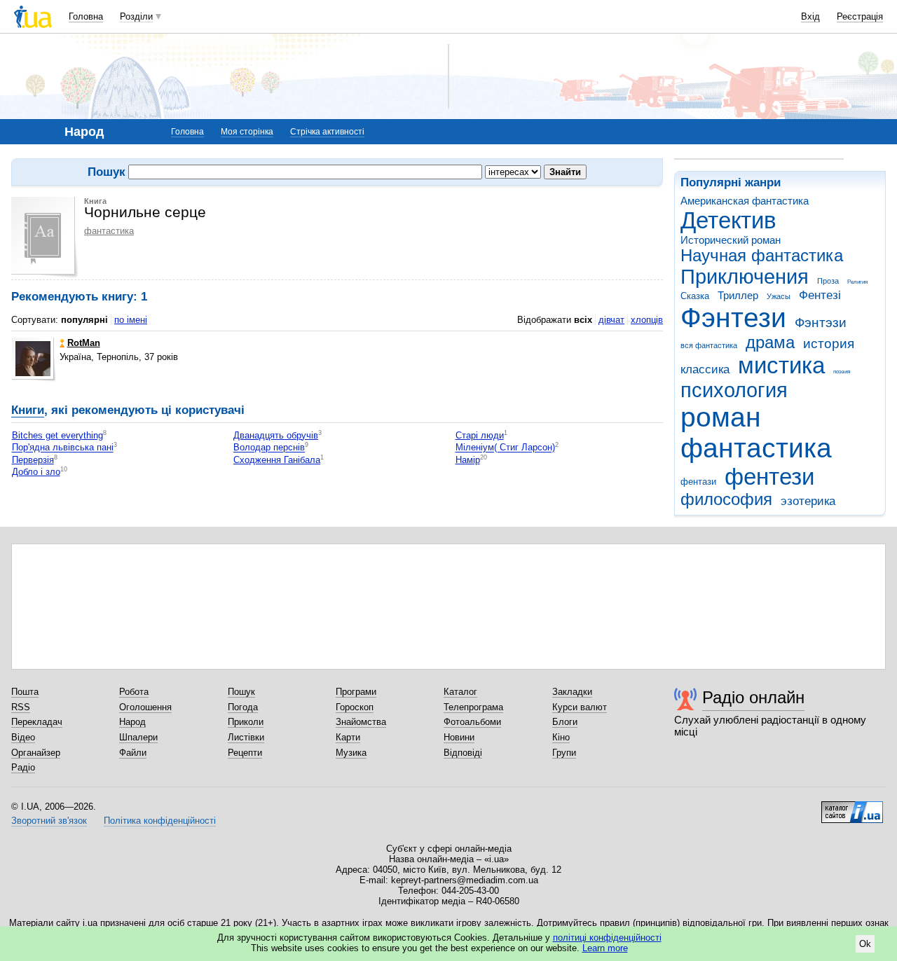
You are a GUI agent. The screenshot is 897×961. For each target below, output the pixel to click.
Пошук (241, 691)
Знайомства (361, 722)
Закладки (572, 691)
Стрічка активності (327, 132)
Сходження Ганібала (276, 460)
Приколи (245, 722)
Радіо (23, 767)
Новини (459, 737)
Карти (348, 737)
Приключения (744, 276)
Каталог (460, 691)
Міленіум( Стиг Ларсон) (505, 448)
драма (770, 342)
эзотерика (808, 501)
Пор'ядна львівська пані (63, 448)
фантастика (756, 448)
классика (705, 369)
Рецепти (245, 752)
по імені (130, 319)
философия (726, 499)
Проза (828, 281)
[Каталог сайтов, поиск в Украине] (852, 807)
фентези (769, 477)
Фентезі (820, 295)
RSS (20, 707)
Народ (132, 722)
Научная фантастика (761, 256)
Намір (468, 460)
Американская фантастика (744, 201)
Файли (132, 752)
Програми (356, 691)
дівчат (611, 319)
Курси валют (579, 707)
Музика (351, 752)
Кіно (561, 737)
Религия (857, 282)
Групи (564, 752)
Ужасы (778, 296)
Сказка (694, 296)
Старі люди (480, 435)
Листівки (246, 737)
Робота (134, 691)
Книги (27, 410)
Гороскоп (355, 707)
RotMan (83, 343)
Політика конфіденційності (160, 820)
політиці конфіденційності (607, 937)
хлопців (647, 319)
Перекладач (36, 722)
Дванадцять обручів (275, 435)
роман (720, 417)
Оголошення (145, 707)
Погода (243, 707)
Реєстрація (860, 16)
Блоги (564, 722)
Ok (865, 944)
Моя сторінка (247, 132)
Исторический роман (730, 240)
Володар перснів (269, 448)
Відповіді (463, 752)
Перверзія (33, 460)
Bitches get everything (57, 435)
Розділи (136, 16)
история (828, 343)
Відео (23, 737)
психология (734, 390)
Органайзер (35, 752)
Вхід (810, 16)
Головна (86, 16)
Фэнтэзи (821, 322)
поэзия (841, 371)
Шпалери (138, 737)
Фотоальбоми (472, 722)
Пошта (25, 691)
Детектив (728, 220)
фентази (698, 481)
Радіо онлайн (753, 697)
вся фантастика (708, 345)
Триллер (738, 295)
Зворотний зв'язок (49, 820)
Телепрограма (473, 707)
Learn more (605, 948)
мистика (781, 365)
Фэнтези (733, 318)
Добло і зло (36, 471)
